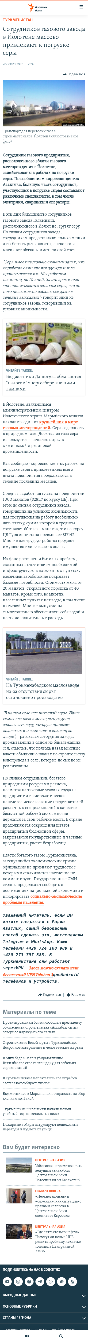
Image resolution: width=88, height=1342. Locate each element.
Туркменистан (18, 20)
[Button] (74, 74)
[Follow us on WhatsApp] (50, 1281)
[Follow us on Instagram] (18, 1281)
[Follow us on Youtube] (7, 1281)
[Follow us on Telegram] (39, 1281)
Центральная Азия (50, 1160)
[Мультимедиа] (27, 1336)
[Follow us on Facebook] (29, 1281)
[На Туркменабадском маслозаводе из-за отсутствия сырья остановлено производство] (44, 652)
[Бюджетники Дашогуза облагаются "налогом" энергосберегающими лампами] (44, 344)
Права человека (48, 1191)
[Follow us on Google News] (61, 1281)
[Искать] (61, 1336)
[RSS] (72, 1281)
